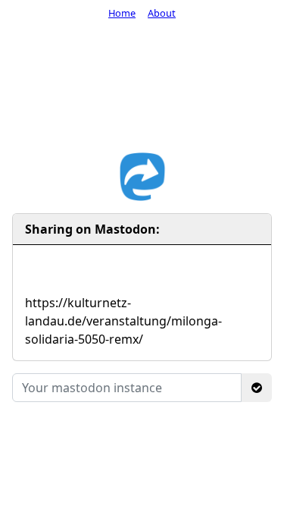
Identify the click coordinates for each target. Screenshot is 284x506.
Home (122, 13)
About (162, 13)
